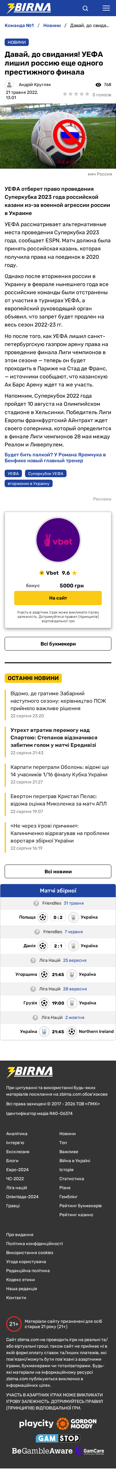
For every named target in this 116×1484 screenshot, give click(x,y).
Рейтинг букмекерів (80, 1205)
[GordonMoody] (77, 1424)
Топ (63, 1142)
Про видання (19, 1234)
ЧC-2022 (15, 1178)
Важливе (68, 1151)
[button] (85, 9)
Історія (66, 1169)
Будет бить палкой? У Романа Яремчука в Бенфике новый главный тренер (55, 457)
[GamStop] (58, 1439)
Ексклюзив (17, 1151)
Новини (17, 42)
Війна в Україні (74, 1160)
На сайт (58, 598)
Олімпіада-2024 (22, 1196)
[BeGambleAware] (42, 1451)
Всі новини (58, 871)
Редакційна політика (28, 1270)
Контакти (16, 1297)
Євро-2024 (17, 1169)
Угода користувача (26, 1261)
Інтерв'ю (15, 1142)
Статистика (71, 1178)
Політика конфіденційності (34, 1243)
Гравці (12, 1205)
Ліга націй (16, 1187)
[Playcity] (36, 1424)
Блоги (12, 1160)
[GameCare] (90, 1451)
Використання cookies (29, 1252)
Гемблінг (68, 1196)
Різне (65, 1187)
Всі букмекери (58, 644)
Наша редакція (21, 1288)
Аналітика (17, 1133)
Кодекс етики (20, 1279)
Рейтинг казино (76, 1214)
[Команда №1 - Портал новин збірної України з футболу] (25, 8)
